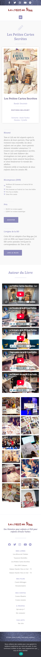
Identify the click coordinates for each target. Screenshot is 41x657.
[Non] (38, 649)
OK (21, 654)
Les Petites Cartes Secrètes (20, 98)
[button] (20, 17)
